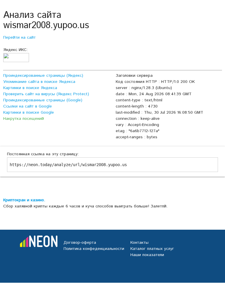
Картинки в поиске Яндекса (30, 88)
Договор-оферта (80, 243)
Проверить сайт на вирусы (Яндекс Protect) (46, 94)
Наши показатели (147, 255)
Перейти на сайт (19, 37)
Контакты (139, 243)
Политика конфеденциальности (94, 249)
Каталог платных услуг (152, 249)
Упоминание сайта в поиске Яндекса (39, 82)
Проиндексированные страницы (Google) (42, 100)
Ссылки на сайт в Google (27, 106)
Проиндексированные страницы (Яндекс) (43, 76)
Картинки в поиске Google (28, 112)
